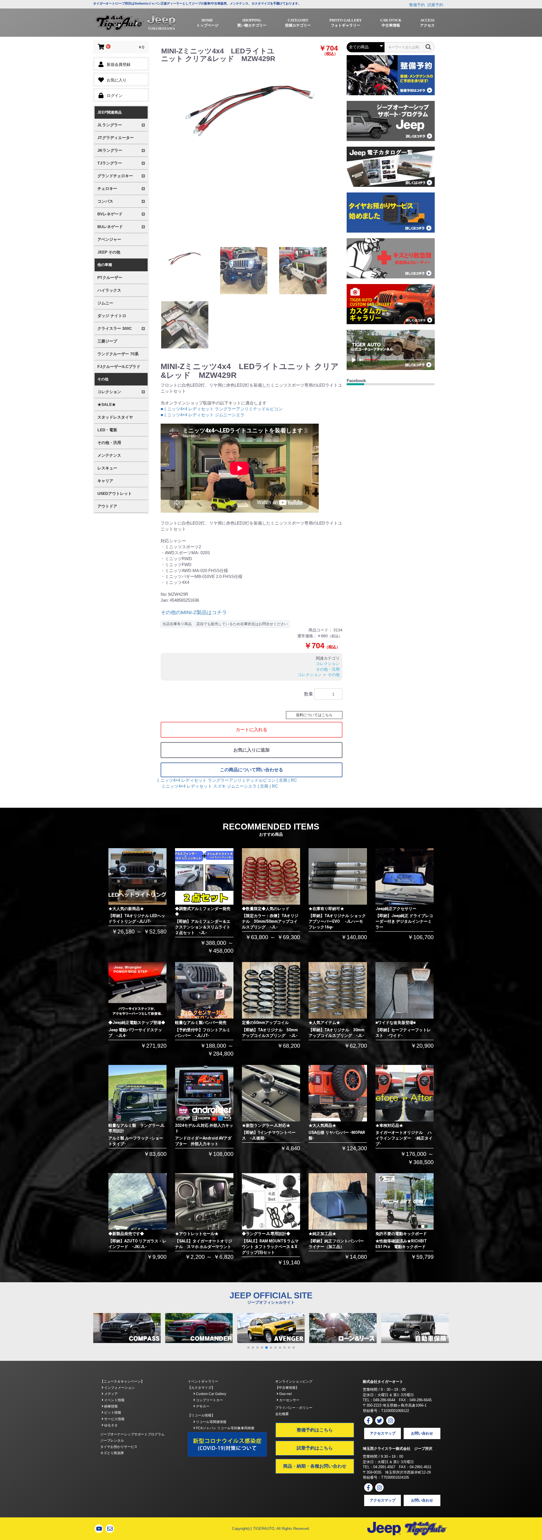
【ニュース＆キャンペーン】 (122, 1381)
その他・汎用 (109, 442)
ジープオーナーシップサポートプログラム (132, 1434)
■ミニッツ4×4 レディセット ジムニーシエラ (202, 414)
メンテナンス (109, 455)
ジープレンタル (112, 1440)
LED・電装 (107, 430)
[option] (250, 110)
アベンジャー (109, 239)
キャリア (105, 480)
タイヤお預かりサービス (118, 1447)
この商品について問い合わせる (251, 769)
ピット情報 (112, 1413)
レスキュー (107, 468)
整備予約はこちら (315, 1430)
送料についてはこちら (314, 715)
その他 (334, 674)
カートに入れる (251, 729)
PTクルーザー (109, 277)
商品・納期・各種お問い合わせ (314, 1466)
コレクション (328, 663)
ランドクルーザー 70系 (118, 354)
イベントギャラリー (203, 1381)
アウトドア (107, 506)
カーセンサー (289, 1400)
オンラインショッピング (293, 1381)
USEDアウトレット (114, 493)
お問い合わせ (422, 1433)
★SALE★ (106, 404)
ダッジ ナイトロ (111, 315)
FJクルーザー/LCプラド (118, 366)
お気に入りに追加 (251, 750)
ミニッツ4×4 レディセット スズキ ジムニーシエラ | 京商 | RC (219, 786)
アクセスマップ (382, 1433)
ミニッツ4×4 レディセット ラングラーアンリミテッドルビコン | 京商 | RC (226, 780)
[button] (248, 1347)
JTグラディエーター (115, 137)
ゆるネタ (110, 1425)
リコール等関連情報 (210, 1422)
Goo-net (285, 1394)
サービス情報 (113, 1419)
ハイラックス (109, 290)
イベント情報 (113, 1400)
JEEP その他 (108, 252)
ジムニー (105, 303)
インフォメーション (119, 1388)
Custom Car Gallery (210, 1394)
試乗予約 (435, 5)
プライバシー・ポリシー (293, 1408)
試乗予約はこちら (315, 1448)
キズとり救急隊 (112, 1453)
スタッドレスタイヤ (115, 417)
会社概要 (282, 1414)
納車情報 (110, 1406)
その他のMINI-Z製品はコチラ (194, 612)
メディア (110, 1394)
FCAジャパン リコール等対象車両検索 (224, 1428)
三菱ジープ (107, 341)
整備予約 (417, 5)
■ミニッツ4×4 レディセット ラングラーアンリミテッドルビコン (222, 408)
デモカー (202, 1406)
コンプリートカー (209, 1400)
